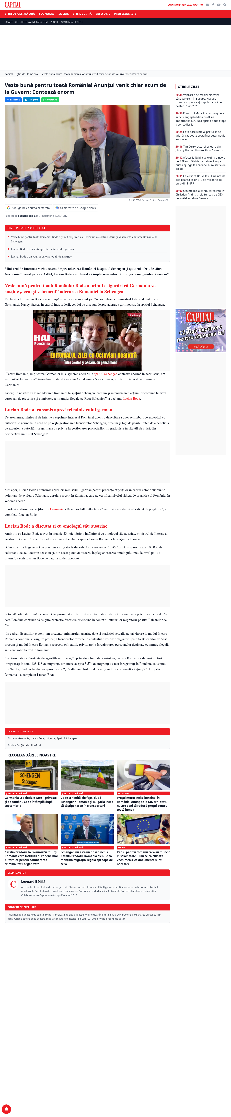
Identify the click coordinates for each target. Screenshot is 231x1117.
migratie (50, 738)
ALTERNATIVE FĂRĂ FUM (34, 22)
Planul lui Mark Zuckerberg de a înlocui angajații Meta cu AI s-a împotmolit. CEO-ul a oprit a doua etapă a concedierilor (201, 118)
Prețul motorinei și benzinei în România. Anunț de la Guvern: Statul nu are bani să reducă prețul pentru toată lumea (142, 804)
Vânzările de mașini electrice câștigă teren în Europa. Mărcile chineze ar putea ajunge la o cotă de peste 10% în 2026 (199, 100)
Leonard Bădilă (27, 215)
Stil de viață (82, 14)
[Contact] (207, 4)
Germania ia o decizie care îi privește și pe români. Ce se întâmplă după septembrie (31, 802)
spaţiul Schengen (105, 373)
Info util (103, 14)
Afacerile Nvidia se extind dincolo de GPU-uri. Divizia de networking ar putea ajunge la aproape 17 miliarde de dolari (201, 163)
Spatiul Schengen (67, 738)
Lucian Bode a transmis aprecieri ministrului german (42, 249)
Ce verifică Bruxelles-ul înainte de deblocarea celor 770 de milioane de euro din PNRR (200, 179)
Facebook (15, 99)
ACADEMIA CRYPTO (72, 22)
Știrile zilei (188, 87)
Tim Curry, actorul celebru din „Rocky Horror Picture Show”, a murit (199, 148)
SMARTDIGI (11, 22)
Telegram (33, 99)
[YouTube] (219, 4)
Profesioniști (125, 14)
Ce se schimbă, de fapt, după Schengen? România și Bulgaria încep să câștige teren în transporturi (87, 802)
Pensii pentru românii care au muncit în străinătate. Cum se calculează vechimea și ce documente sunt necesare (143, 858)
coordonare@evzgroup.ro (185, 4)
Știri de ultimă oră (20, 14)
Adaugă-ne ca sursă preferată (31, 208)
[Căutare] (224, 4)
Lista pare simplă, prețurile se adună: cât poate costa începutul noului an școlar (201, 135)
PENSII (54, 22)
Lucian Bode (131, 398)
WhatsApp (52, 99)
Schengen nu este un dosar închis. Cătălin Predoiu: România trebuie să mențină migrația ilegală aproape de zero (87, 858)
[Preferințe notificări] (6, 1109)
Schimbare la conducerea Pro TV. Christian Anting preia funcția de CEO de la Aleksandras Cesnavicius (200, 194)
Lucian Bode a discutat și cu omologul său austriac (41, 256)
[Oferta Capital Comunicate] (201, 330)
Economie (46, 14)
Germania (57, 509)
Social (64, 14)
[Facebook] (212, 4)
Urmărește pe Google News (78, 208)
